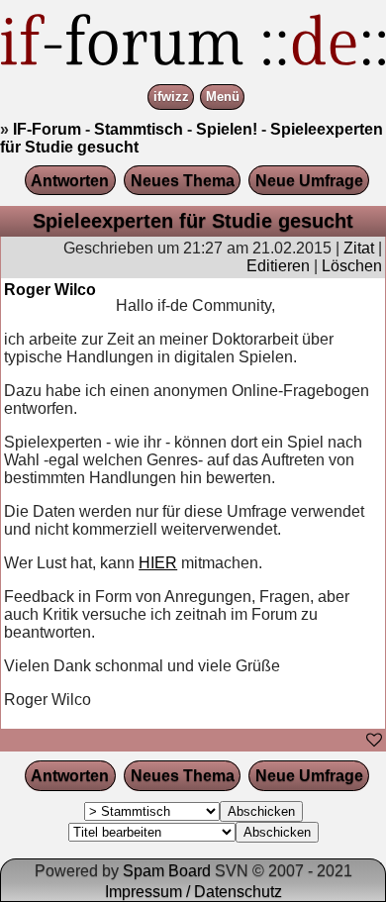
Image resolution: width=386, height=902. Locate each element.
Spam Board (167, 870)
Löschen (352, 265)
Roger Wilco (50, 289)
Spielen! (226, 129)
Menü (223, 97)
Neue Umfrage (309, 180)
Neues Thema (183, 180)
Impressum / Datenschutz (193, 891)
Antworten (70, 180)
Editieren (278, 265)
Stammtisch (138, 129)
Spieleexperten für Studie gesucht (193, 221)
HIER (158, 562)
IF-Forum (47, 129)
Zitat (358, 248)
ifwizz (171, 97)
